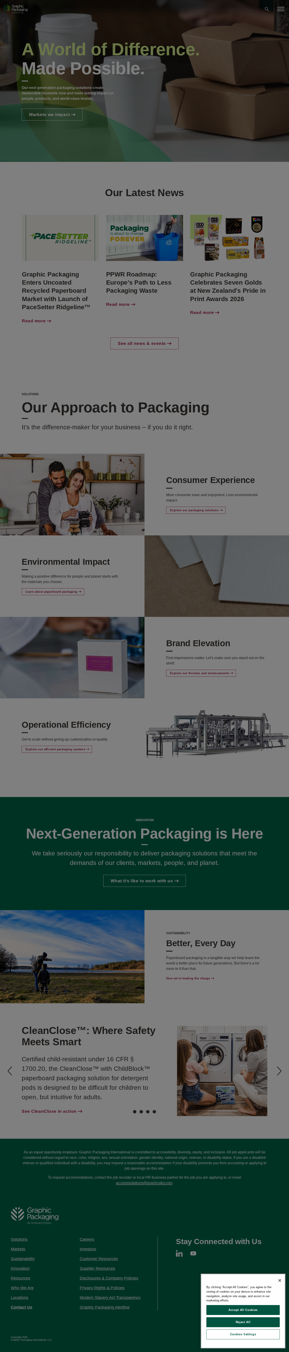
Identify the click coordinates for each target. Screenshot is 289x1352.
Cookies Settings (243, 1334)
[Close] (280, 1280)
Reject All (243, 1322)
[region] (243, 1311)
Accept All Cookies (243, 1310)
